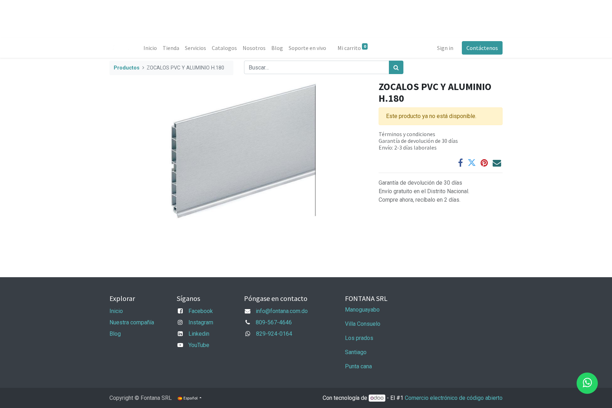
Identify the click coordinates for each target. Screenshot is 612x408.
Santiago (356, 352)
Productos (127, 68)
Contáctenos (482, 47)
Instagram (200, 322)
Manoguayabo (362, 309)
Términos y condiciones (407, 134)
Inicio (116, 311)
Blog (115, 333)
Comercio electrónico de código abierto (454, 398)
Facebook (200, 311)
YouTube (198, 345)
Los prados (359, 338)
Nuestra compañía (131, 322)
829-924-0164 (274, 333)
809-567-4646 (274, 322)
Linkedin (198, 333)
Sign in (445, 47)
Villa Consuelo (362, 323)
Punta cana (359, 366)
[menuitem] (150, 48)
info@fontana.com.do (282, 311)
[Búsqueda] (396, 67)
